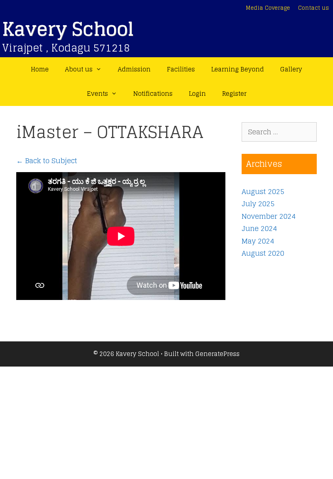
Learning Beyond (237, 69)
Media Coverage (268, 8)
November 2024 (269, 216)
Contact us (313, 8)
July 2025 (258, 203)
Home (40, 69)
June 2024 (259, 228)
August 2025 (263, 191)
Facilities (181, 69)
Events (97, 93)
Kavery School (68, 29)
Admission (134, 69)
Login (197, 93)
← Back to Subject (46, 160)
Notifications (153, 93)
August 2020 (263, 253)
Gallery (291, 69)
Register (234, 93)
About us (79, 69)
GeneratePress (217, 353)
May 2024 (258, 241)
